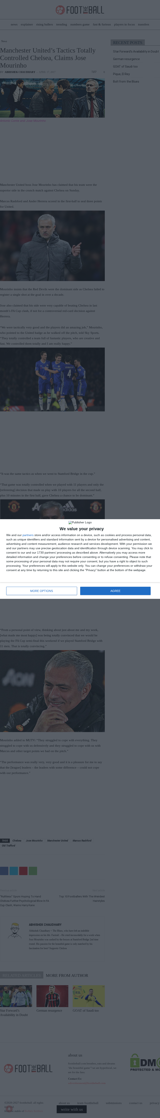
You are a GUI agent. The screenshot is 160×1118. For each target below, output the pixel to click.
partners (28, 535)
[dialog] (80, 559)
